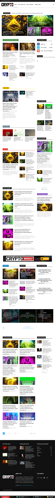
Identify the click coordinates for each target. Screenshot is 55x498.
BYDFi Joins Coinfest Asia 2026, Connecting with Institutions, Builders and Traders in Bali (30, 298)
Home (15, 4)
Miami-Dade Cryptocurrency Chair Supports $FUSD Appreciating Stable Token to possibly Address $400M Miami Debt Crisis (10, 106)
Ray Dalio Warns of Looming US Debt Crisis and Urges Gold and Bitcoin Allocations (40, 112)
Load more (44, 372)
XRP (3, 135)
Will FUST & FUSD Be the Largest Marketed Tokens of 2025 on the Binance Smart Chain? (30, 94)
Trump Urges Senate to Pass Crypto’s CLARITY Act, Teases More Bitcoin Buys (44, 271)
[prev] (49, 13)
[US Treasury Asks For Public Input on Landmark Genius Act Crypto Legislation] (39, 366)
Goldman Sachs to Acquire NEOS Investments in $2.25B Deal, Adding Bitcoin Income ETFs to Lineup (46, 343)
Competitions (38, 4)
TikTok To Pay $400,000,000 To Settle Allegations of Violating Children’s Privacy (48, 128)
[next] (51, 13)
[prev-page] (3, 83)
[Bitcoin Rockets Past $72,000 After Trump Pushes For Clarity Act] (27, 47)
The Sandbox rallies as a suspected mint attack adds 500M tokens (27, 423)
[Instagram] (41, 478)
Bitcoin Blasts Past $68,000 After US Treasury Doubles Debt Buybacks (27, 274)
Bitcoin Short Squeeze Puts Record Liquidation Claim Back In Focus (30, 282)
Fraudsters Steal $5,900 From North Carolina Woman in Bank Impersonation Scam (24, 205)
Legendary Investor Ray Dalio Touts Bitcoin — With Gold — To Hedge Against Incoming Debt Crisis (30, 177)
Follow (50, 47)
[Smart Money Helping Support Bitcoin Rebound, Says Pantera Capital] (22, 168)
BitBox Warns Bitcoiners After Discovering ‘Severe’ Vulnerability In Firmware (10, 53)
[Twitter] (47, 478)
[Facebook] (38, 478)
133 (15, 433)
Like (51, 44)
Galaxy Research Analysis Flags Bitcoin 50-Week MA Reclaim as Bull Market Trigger (40, 128)
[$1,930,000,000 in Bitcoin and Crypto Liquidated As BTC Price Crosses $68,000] (5, 67)
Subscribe (50, 50)
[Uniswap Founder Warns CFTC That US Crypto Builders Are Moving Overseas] (30, 132)
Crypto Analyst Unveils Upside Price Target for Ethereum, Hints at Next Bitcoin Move (10, 166)
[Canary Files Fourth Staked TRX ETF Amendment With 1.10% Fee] (19, 132)
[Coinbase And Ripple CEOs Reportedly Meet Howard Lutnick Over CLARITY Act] (8, 132)
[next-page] (6, 83)
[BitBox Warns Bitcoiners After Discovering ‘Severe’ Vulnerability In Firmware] (10, 47)
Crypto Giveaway (30, 4)
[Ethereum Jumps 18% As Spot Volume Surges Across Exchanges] (22, 67)
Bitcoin (4, 29)
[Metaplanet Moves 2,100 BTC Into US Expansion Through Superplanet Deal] (22, 74)
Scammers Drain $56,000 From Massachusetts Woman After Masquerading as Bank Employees (23, 231)
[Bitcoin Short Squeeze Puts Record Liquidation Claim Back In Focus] (22, 283)
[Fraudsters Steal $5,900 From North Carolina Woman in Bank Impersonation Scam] (40, 21)
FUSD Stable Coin (21, 4)
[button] (53, 4)
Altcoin (15, 135)
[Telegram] (44, 478)
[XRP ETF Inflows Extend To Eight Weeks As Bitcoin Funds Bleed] (27, 316)
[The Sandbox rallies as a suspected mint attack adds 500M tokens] (27, 416)
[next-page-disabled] (6, 121)
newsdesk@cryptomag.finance (26, 485)
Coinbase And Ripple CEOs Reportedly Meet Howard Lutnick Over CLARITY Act (44, 280)
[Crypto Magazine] (8, 476)
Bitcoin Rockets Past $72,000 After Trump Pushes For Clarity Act (27, 53)
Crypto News (5, 101)
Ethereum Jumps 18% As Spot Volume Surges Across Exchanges (30, 67)
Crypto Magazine (6, 56)
